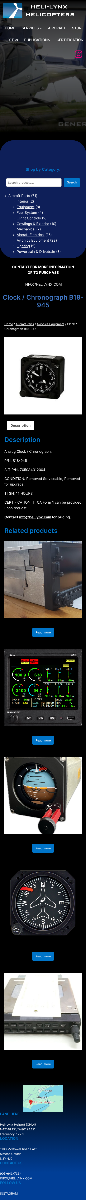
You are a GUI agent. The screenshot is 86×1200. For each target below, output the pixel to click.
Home (8, 324)
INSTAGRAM (9, 1193)
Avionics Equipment (50, 324)
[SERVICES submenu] (41, 28)
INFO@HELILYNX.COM (43, 284)
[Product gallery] (43, 375)
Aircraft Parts (25, 324)
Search (72, 182)
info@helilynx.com (35, 517)
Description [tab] (20, 425)
